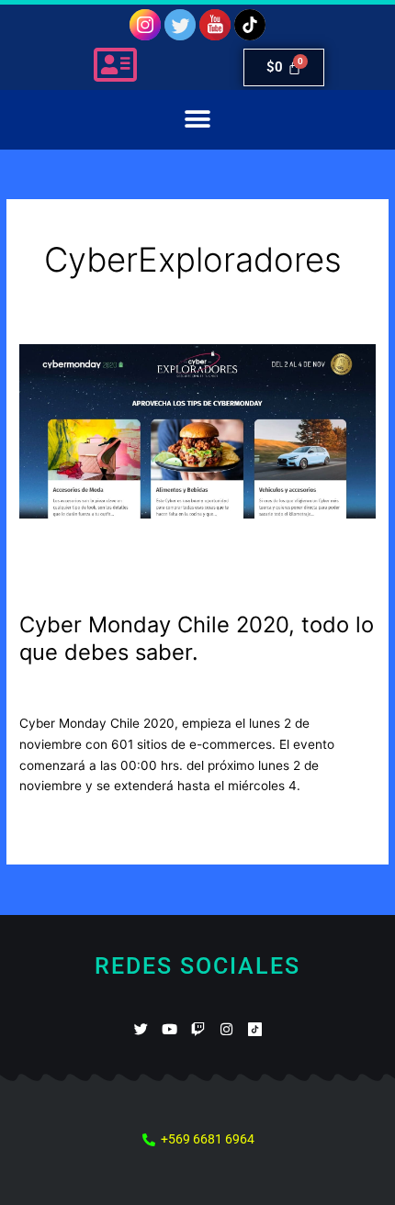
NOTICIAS (177, 691)
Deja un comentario (77, 691)
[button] (198, 119)
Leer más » (52, 823)
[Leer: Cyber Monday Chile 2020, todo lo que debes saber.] (197, 467)
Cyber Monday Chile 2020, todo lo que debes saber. (196, 638)
